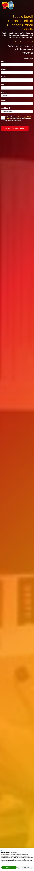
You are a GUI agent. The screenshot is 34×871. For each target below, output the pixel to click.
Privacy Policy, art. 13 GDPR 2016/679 (18, 118)
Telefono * (4, 77)
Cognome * (4, 69)
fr (32, 42)
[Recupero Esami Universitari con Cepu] (8, 5)
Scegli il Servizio (5, 108)
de (24, 42)
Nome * (3, 61)
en (20, 42)
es (28, 42)
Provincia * (4, 92)
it (16, 42)
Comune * (4, 100)
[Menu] (31, 4)
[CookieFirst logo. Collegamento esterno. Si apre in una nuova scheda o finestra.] (2, 850)
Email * (3, 85)
